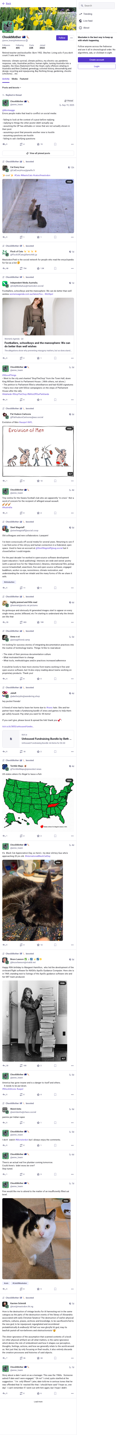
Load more (38, 1402)
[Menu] (71, 37)
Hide (69, 182)
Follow (62, 38)
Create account (96, 60)
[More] (72, 144)
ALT (70, 474)
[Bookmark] (55, 144)
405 (18, 48)
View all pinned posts (40, 153)
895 (4, 48)
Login (96, 66)
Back (8, 3)
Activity (5, 79)
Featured (24, 79)
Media (15, 79)
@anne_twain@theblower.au (13, 40)
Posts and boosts (10, 87)
